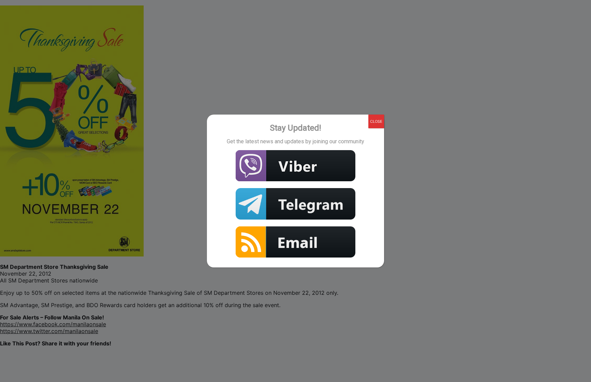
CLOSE (376, 121)
